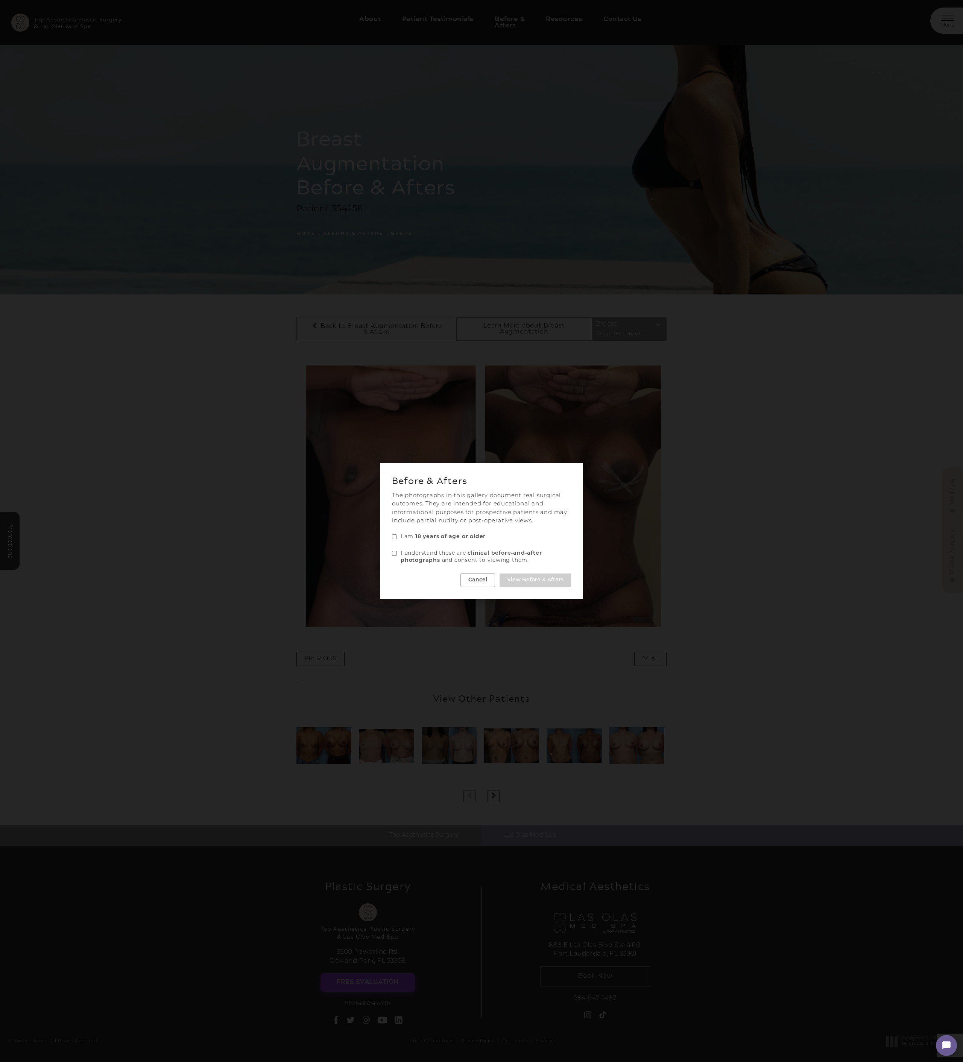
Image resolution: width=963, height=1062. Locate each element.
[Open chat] (946, 1045)
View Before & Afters (535, 580)
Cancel (477, 580)
